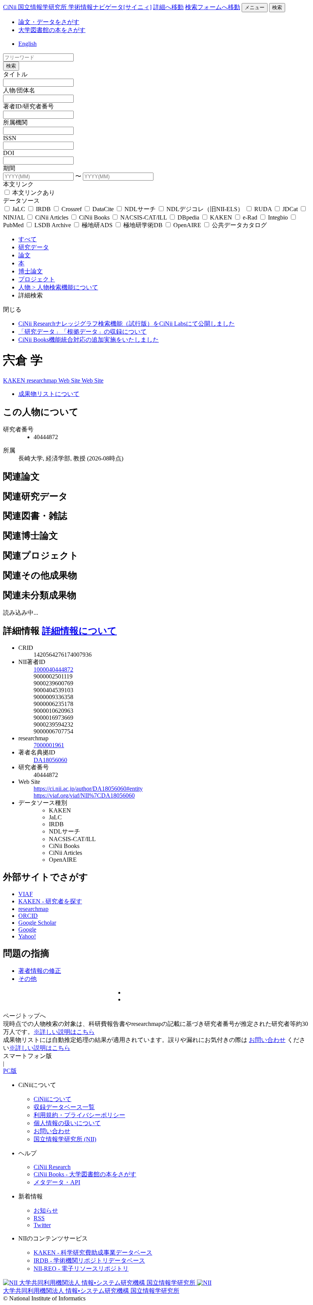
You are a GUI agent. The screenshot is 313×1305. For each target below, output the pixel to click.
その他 (27, 979)
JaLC (19, 209)
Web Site (70, 380)
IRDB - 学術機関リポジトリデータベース (89, 1260)
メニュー (255, 7)
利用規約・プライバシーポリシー (79, 1115)
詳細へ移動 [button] (168, 7)
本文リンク (18, 184)
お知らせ (46, 1210)
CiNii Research (52, 1167)
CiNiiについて (52, 1099)
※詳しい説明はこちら (64, 1032)
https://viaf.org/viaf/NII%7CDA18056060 (84, 795)
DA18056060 (50, 760)
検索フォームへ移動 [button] (212, 7)
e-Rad (250, 217)
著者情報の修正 (39, 970)
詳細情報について (79, 631)
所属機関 (15, 122)
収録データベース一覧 (64, 1107)
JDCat (290, 209)
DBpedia (188, 217)
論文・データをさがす (48, 22)
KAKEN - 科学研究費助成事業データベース (93, 1252)
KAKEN (221, 217)
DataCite (103, 209)
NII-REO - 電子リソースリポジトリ (81, 1268)
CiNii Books (94, 217)
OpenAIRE (187, 225)
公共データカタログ (238, 225)
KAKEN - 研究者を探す (50, 901)
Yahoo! (27, 936)
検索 (277, 7)
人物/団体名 (19, 90)
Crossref (71, 209)
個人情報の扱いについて (67, 1123)
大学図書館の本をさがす (52, 30)
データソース (21, 200)
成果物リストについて (48, 394)
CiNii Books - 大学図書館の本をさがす (85, 1174)
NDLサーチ (140, 209)
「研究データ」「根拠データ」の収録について (82, 331)
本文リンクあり (33, 192)
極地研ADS (97, 225)
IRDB (43, 209)
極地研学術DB (143, 225)
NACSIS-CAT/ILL (143, 217)
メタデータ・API (57, 1182)
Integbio (277, 217)
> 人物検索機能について (65, 287)
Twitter (42, 1225)
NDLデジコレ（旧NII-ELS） (205, 209)
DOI (8, 153)
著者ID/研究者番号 (28, 106)
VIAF (25, 894)
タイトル (15, 74)
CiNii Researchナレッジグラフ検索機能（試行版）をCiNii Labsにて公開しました (126, 323)
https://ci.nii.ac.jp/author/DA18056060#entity (88, 788)
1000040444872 (53, 669)
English (27, 43)
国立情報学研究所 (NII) (65, 1139)
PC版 (10, 1071)
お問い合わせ (267, 1040)
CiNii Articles (52, 217)
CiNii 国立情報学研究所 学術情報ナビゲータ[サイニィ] (77, 7)
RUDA (263, 209)
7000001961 (49, 745)
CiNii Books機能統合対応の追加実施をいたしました (88, 339)
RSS (39, 1218)
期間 (9, 168)
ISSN (9, 138)
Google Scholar (37, 922)
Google (27, 929)
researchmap (42, 380)
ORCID (28, 916)
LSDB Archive (53, 225)
